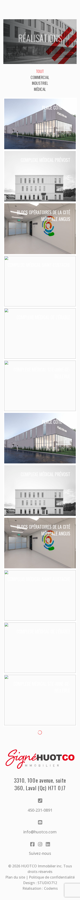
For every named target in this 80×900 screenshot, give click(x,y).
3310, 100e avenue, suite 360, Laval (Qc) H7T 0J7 (40, 784)
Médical (40, 89)
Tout (40, 71)
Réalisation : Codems (40, 888)
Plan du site (15, 877)
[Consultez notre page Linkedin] (48, 846)
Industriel (40, 83)
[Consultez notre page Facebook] (32, 846)
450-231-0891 (40, 810)
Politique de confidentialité (52, 877)
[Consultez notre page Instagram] (40, 846)
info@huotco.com (40, 831)
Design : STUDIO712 (40, 882)
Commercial (40, 77)
